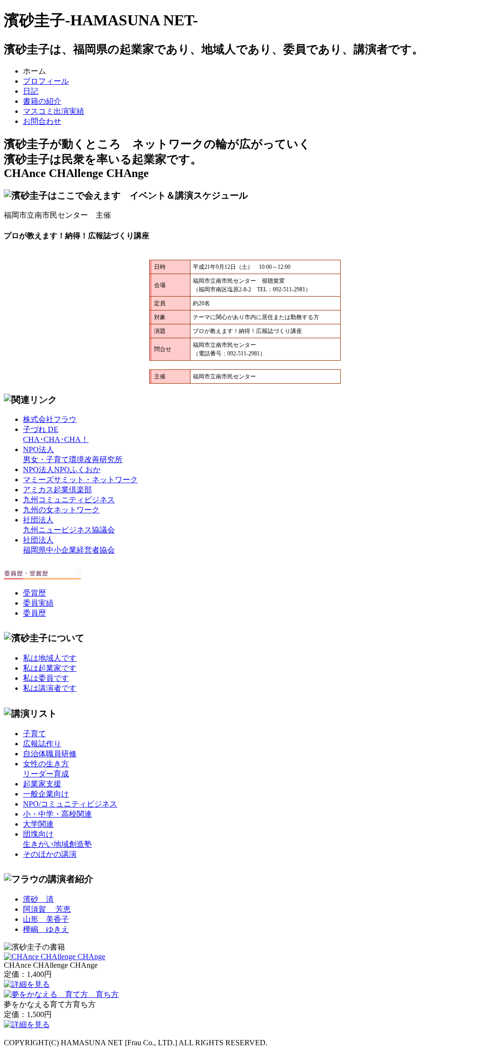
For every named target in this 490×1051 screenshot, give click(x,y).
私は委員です (46, 678)
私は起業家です (50, 668)
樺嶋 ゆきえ (46, 929)
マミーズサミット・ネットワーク (80, 480)
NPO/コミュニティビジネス (70, 804)
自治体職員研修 (50, 754)
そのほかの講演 (50, 854)
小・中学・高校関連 (57, 814)
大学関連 (38, 824)
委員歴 (34, 613)
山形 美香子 (46, 919)
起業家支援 (42, 784)
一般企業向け (46, 794)
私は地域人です (50, 658)
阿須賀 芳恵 (47, 909)
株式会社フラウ (50, 419)
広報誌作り (42, 744)
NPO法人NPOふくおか (61, 469)
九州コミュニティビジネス (69, 500)
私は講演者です (50, 688)
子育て (34, 734)
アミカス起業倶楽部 (57, 490)
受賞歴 (34, 593)
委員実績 (38, 603)
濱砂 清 (38, 899)
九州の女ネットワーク (61, 510)
